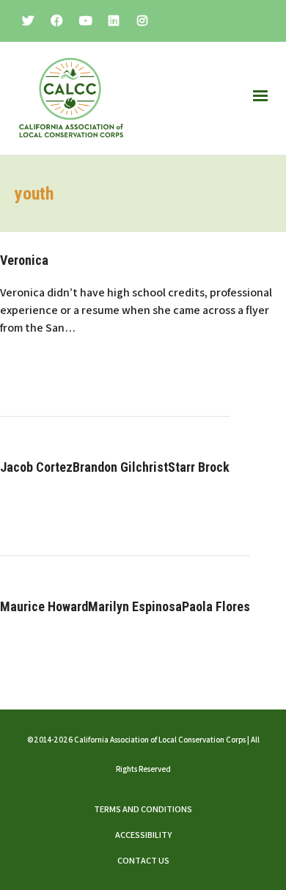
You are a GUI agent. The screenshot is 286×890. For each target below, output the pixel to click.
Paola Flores (216, 606)
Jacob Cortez (36, 467)
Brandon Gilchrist (120, 467)
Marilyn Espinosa (135, 606)
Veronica (24, 260)
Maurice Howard (44, 606)
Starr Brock (199, 467)
